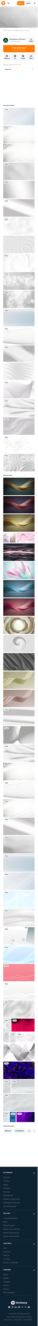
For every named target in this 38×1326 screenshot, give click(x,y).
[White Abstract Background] (18, 115)
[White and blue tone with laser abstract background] (18, 909)
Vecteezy (6, 1230)
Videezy (5, 1233)
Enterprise (6, 1237)
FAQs (5, 1297)
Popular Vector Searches (11, 1278)
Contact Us (7, 1300)
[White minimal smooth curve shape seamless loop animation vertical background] (30, 1048)
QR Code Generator (9, 1255)
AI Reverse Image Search (11, 1248)
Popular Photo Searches (11, 1281)
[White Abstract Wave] (18, 928)
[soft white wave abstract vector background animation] (18, 353)
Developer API (8, 1244)
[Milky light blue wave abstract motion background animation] (13, 1155)
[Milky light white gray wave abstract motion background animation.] (18, 1019)
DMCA (5, 1270)
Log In (28, 3)
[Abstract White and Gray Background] (18, 189)
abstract (8, 1179)
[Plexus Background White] (18, 443)
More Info (8, 68)
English (5, 1323)
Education (6, 1240)
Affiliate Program (9, 1274)
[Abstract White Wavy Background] (18, 170)
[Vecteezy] (3, 3)
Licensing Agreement (10, 1267)
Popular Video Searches (11, 1285)
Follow (31, 41)
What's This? (17, 64)
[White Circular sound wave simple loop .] (18, 388)
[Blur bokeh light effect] (18, 280)
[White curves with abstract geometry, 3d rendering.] (18, 635)
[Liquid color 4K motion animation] (12, 1166)
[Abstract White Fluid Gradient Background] (18, 262)
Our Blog (6, 1308)
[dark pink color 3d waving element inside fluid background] (14, 1049)
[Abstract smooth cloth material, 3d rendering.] (6, 537)
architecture (19, 1179)
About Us (6, 1304)
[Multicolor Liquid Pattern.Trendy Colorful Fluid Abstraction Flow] (18, 1094)
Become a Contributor (10, 1311)
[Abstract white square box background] (18, 946)
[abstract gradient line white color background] (18, 370)
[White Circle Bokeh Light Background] (18, 298)
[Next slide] (30, 1179)
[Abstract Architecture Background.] (18, 1076)
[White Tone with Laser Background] (18, 964)
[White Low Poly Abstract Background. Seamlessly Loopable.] (18, 225)
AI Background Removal (11, 1251)
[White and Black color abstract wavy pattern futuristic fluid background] (19, 1061)
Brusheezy (6, 1226)
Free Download (19, 49)
